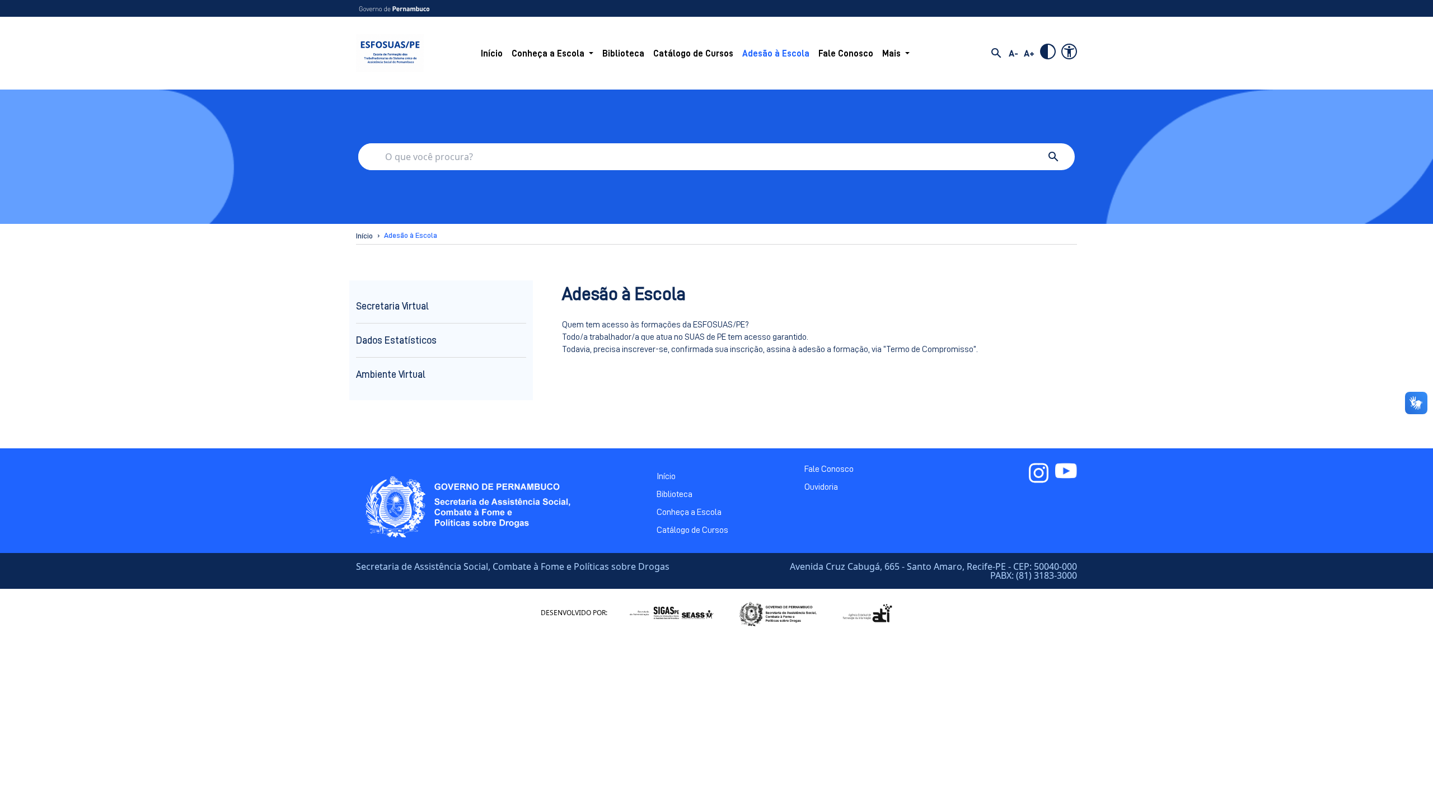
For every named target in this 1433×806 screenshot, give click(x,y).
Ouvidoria (821, 486)
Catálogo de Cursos (693, 53)
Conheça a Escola (548, 53)
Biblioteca (623, 53)
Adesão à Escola (775, 53)
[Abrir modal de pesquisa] (996, 53)
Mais (891, 53)
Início (492, 53)
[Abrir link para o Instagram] (1038, 473)
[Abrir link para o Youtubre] (1066, 473)
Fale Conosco (845, 53)
